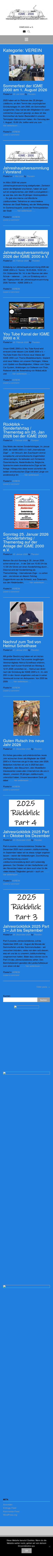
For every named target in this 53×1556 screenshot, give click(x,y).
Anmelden (7, 1504)
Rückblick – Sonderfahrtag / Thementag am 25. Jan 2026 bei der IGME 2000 (25, 430)
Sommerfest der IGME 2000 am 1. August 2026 (25, 87)
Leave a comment (11, 134)
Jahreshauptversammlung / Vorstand (26, 169)
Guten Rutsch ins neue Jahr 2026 (23, 742)
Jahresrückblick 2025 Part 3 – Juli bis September (26, 928)
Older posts (43, 986)
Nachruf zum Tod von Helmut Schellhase (22, 643)
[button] (26, 39)
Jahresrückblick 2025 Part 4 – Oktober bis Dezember (26, 833)
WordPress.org (10, 1514)
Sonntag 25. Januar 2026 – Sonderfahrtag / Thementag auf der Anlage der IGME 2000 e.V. (26, 541)
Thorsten (32, 94)
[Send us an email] (24, 31)
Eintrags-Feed (9, 1507)
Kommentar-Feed (11, 1511)
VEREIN (16, 131)
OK (26, 1550)
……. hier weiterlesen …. (23, 210)
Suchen (6, 995)
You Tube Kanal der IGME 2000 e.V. (26, 335)
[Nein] (49, 1546)
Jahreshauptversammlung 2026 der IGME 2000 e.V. (26, 254)
